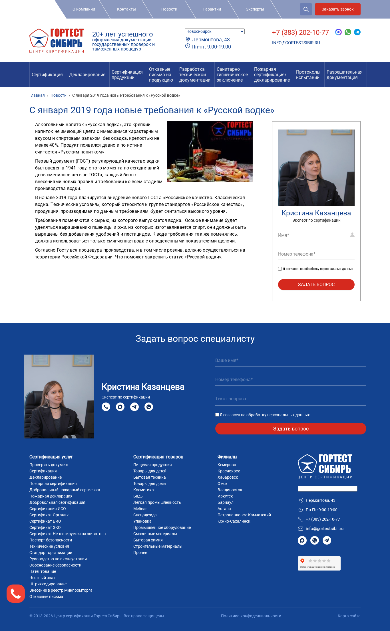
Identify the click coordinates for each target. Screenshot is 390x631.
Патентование (42, 571)
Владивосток (230, 490)
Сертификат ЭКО (45, 527)
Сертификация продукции (127, 74)
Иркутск (225, 496)
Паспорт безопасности (50, 540)
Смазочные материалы (155, 533)
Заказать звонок (338, 9)
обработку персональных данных (328, 269)
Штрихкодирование (48, 584)
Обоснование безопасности (55, 565)
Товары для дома (149, 483)
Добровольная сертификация (57, 502)
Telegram (134, 407)
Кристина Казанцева (316, 213)
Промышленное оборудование (162, 527)
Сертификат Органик (49, 515)
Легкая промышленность (157, 502)
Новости (169, 9)
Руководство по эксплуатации (58, 559)
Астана (224, 508)
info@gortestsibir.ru (296, 42)
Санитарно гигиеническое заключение (232, 74)
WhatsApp (148, 407)
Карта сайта (349, 616)
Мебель (140, 508)
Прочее (140, 552)
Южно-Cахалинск (234, 521)
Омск (223, 483)
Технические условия (49, 546)
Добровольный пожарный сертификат (65, 490)
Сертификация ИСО (47, 508)
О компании (84, 9)
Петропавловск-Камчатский (244, 515)
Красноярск (229, 471)
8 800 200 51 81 (106, 407)
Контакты (126, 9)
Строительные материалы (157, 546)
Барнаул (226, 502)
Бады (138, 496)
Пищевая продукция (152, 464)
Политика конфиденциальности (251, 616)
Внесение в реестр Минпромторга (61, 590)
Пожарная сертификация (53, 483)
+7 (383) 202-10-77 (300, 33)
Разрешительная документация (345, 74)
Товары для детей (149, 471)
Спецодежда (145, 515)
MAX (120, 407)
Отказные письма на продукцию (161, 74)
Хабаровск (228, 477)
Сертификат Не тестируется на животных (67, 533)
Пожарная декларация (51, 496)
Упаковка (142, 521)
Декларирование (87, 74)
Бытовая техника (149, 477)
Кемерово (227, 464)
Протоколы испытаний (308, 74)
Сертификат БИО (45, 521)
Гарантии (212, 9)
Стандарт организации (50, 552)
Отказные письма (46, 596)
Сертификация (47, 74)
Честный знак (42, 577)
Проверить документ (49, 464)
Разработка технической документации (194, 74)
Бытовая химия (148, 540)
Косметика (143, 490)
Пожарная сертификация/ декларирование (272, 74)
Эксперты (255, 9)
